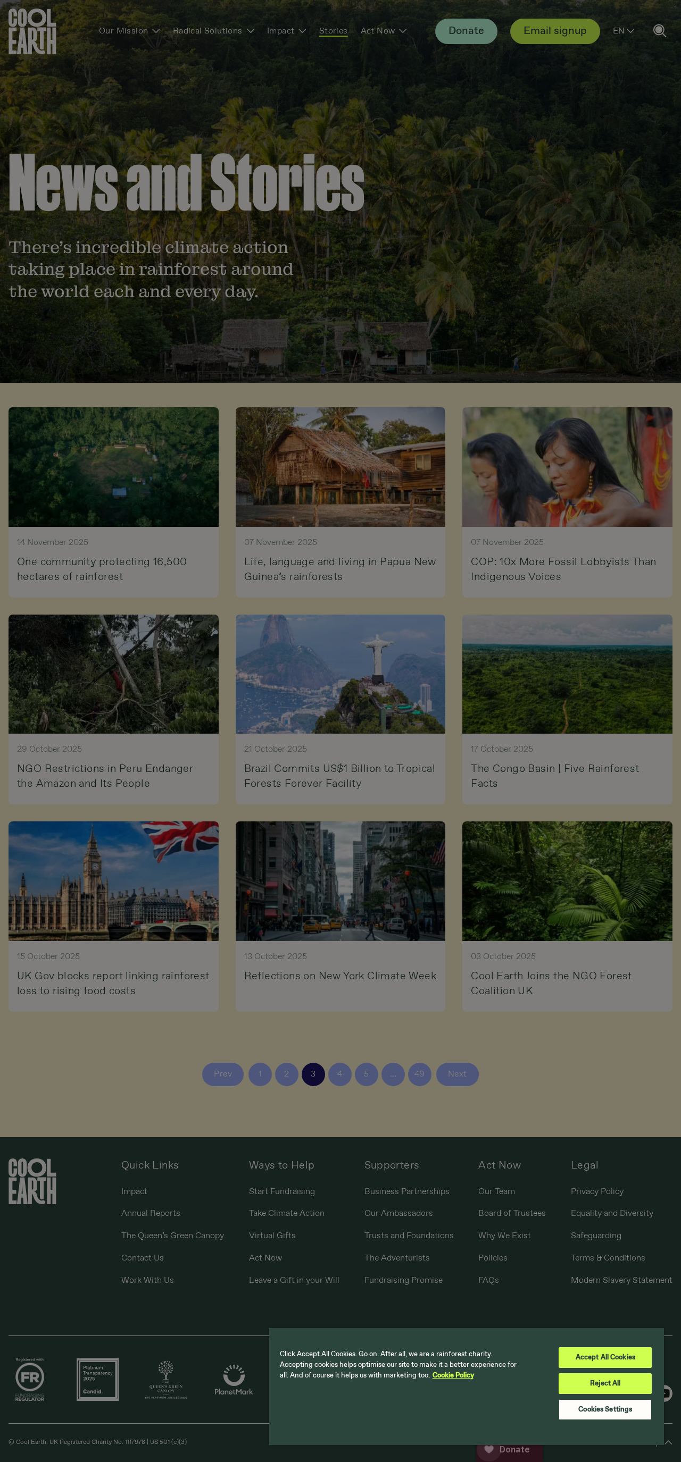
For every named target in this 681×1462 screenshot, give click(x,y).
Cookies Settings (605, 1409)
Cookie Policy (453, 1375)
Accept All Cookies (605, 1357)
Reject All (605, 1383)
